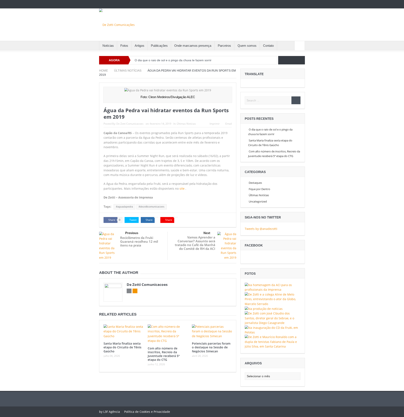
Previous (131, 233)
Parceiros (224, 45)
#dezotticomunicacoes (151, 206)
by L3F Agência (109, 412)
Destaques (255, 183)
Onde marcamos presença (192, 45)
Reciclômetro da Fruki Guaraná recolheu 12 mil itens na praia (139, 241)
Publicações (159, 45)
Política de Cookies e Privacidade (147, 412)
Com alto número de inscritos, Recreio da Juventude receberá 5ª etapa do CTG (163, 354)
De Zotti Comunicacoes (130, 123)
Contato (268, 45)
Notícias (108, 45)
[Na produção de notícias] (264, 308)
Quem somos (247, 45)
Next (206, 233)
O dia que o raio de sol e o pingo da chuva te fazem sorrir (173, 60)
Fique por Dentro (259, 189)
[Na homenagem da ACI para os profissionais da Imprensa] (272, 287)
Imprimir (215, 123)
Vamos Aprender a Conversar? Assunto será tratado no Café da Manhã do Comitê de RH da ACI (195, 243)
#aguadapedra (124, 206)
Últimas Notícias (186, 123)
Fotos (124, 45)
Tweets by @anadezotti (261, 229)
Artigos (139, 45)
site (182, 189)
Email (228, 123)
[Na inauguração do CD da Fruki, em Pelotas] (272, 330)
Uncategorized (258, 201)
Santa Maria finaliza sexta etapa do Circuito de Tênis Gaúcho (122, 347)
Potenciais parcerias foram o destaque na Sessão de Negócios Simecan (211, 347)
